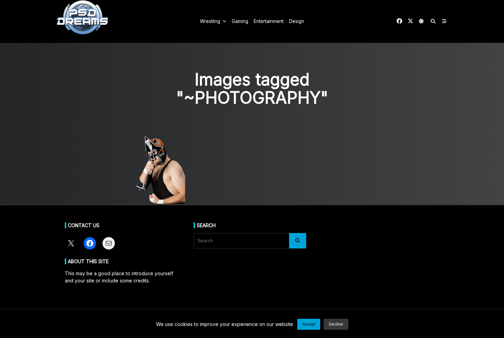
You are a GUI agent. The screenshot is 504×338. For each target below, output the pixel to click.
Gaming (240, 21)
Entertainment (269, 21)
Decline (336, 324)
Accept (308, 324)
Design (296, 21)
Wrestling (210, 21)
